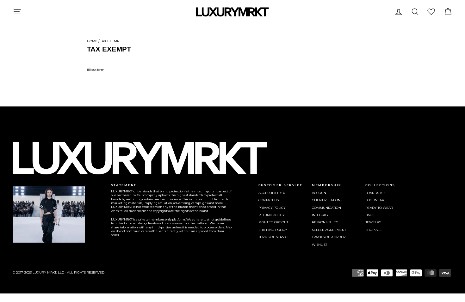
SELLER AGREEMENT (329, 230)
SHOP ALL (373, 230)
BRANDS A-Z (375, 193)
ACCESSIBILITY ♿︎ (272, 193)
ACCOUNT (320, 193)
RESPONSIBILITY (325, 222)
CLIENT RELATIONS (327, 200)
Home (92, 41)
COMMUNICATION (326, 208)
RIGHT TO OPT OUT (273, 222)
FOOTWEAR (374, 200)
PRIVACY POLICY (272, 208)
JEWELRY (373, 222)
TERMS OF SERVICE (274, 237)
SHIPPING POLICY (272, 230)
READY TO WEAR (379, 208)
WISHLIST (319, 245)
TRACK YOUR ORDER (328, 237)
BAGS (369, 215)
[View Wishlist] (431, 11)
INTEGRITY (320, 215)
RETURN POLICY (271, 215)
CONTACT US (268, 200)
